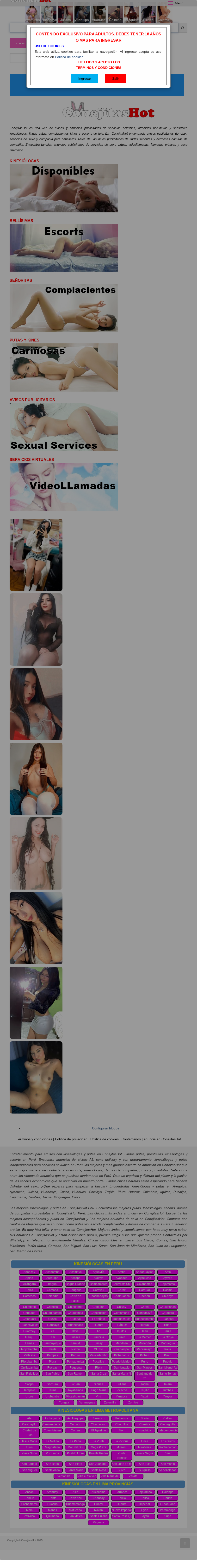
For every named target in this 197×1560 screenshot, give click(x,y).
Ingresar (84, 78)
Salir (115, 78)
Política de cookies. (69, 57)
